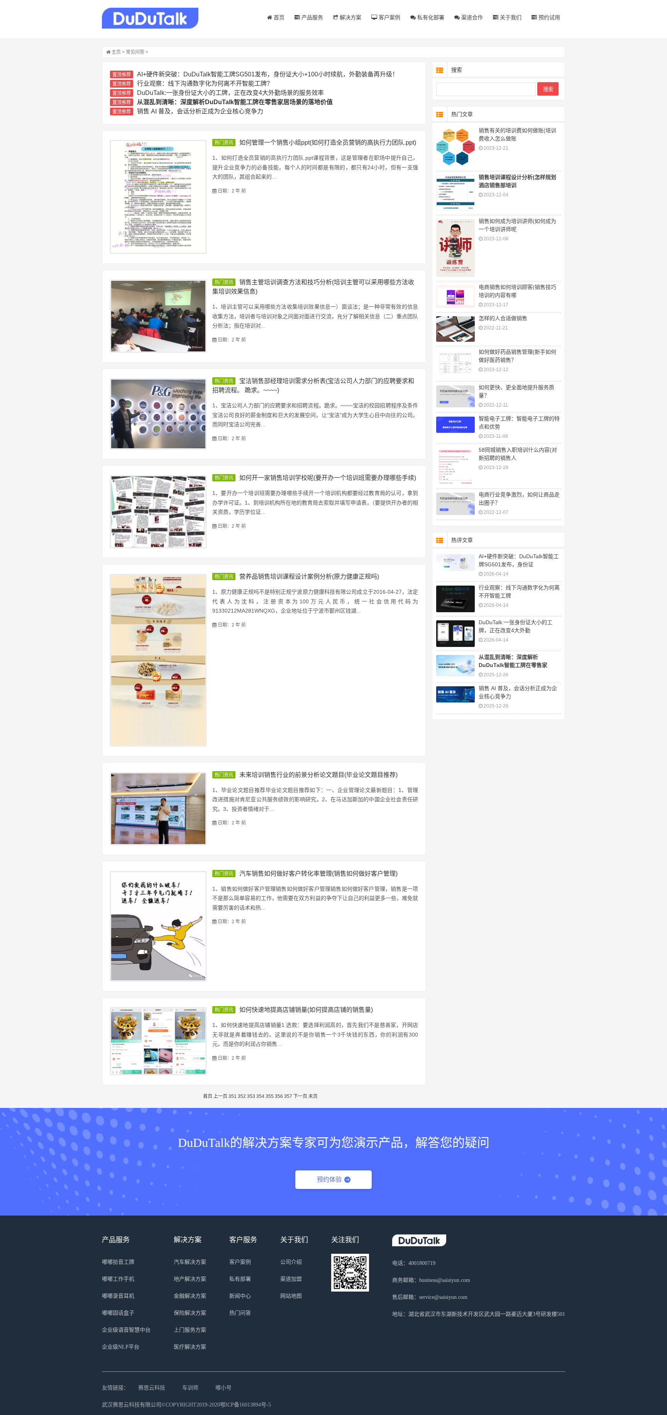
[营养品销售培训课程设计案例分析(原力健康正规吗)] (158, 660)
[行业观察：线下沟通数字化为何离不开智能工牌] (455, 599)
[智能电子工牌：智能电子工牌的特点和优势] (455, 425)
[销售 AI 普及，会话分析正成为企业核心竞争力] (455, 694)
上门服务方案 (190, 1330)
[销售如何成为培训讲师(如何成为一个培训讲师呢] (455, 248)
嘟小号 (223, 1388)
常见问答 (135, 52)
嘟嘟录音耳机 (118, 1296)
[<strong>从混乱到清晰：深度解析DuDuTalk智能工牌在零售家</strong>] (455, 665)
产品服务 (311, 17)
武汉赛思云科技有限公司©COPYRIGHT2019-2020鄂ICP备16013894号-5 (186, 1405)
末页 (313, 1096)
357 (288, 1096)
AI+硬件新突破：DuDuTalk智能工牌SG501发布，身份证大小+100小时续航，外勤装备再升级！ (267, 74)
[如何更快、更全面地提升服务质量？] (455, 396)
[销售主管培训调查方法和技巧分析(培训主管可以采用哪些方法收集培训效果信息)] (158, 316)
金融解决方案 (190, 1296)
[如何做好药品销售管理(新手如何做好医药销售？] (455, 363)
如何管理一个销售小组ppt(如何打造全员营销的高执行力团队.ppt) (327, 142)
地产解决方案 (190, 1279)
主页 (116, 52)
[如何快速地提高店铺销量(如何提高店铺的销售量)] (158, 1041)
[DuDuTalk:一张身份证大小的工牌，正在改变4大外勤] (455, 633)
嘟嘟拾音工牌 (118, 1262)
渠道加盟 (291, 1279)
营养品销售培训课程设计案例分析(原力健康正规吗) (309, 576)
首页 (278, 17)
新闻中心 (240, 1296)
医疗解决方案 (190, 1347)
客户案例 (388, 17)
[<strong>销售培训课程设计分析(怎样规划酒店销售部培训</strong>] (455, 193)
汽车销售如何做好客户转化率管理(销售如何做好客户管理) (318, 873)
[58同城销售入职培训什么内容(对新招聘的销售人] (455, 466)
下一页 (300, 1096)
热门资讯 (224, 142)
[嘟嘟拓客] (150, 18)
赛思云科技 (151, 1388)
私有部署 (240, 1279)
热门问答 (240, 1313)
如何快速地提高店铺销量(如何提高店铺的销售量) (306, 1009)
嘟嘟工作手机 (118, 1279)
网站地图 (291, 1296)
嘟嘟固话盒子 (118, 1313)
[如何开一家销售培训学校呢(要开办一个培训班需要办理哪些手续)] (158, 511)
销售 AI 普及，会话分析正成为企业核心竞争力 (200, 111)
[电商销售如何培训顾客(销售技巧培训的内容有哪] (455, 296)
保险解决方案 (190, 1313)
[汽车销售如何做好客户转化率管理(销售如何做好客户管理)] (158, 926)
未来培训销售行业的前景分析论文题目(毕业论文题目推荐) (318, 775)
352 (242, 1096)
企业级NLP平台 (120, 1347)
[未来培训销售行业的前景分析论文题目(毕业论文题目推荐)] (158, 808)
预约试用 (548, 17)
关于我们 (509, 17)
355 (270, 1096)
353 (251, 1096)
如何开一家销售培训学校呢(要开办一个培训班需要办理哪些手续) (327, 477)
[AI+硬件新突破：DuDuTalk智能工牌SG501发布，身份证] (455, 562)
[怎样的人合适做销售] (455, 329)
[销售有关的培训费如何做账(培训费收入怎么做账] (455, 147)
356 (279, 1096)
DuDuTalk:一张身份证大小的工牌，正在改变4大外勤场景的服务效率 (230, 92)
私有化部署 (430, 17)
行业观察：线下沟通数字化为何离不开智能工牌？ (205, 83)
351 (233, 1096)
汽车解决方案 (190, 1262)
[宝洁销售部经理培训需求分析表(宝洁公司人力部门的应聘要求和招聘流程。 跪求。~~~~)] (158, 413)
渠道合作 (471, 17)
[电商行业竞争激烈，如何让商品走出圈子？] (455, 504)
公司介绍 (291, 1262)
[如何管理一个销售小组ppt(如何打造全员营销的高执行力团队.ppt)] (158, 197)
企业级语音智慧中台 (126, 1330)
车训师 (190, 1388)
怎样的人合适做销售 (503, 318)
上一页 (220, 1096)
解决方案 (349, 17)
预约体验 (329, 1179)
